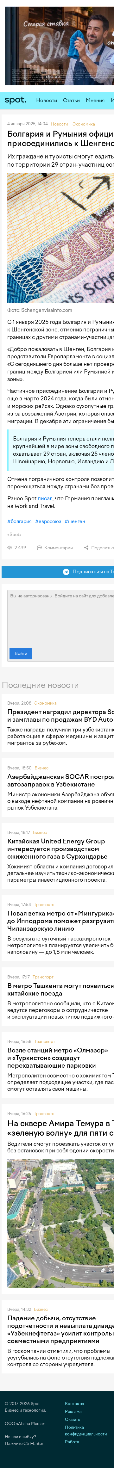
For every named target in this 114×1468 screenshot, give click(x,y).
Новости (46, 100)
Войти (21, 653)
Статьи (71, 100)
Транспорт (44, 904)
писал (45, 498)
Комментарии (58, 548)
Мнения (95, 100)
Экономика (45, 703)
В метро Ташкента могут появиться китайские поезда (60, 989)
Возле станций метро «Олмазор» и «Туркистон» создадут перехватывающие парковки (57, 1057)
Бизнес (41, 768)
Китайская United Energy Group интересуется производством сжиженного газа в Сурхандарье (57, 848)
